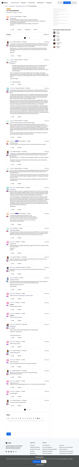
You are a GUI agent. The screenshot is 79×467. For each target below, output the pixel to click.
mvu (57, 35)
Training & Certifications (35, 447)
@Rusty (20, 306)
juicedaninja (12, 16)
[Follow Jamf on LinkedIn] (8, 451)
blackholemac (13, 88)
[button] (67, 2)
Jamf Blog (32, 451)
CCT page (24, 282)
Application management (47, 451)
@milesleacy (33, 100)
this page (17, 43)
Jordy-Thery (59, 42)
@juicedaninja (14, 61)
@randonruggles (29, 295)
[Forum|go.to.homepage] (5, 2)
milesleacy (12, 59)
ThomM (58, 39)
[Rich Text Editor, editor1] (28, 426)
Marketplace (32, 453)
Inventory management (47, 453)
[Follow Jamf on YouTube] (11, 451)
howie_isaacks (13, 267)
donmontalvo (12, 324)
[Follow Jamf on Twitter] (6, 451)
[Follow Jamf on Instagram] (13, 451)
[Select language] (61, 2)
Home (6, 6)
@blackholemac (20, 122)
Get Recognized (40, 2)
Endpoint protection (63, 449)
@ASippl (16, 306)
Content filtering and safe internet (66, 453)
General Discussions (15, 2)
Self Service (61, 445)
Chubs (58, 32)
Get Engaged (48, 2)
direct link (22, 284)
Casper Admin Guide (18, 269)
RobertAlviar (12, 241)
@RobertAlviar (17, 258)
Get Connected (31, 2)
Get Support (23, 2)
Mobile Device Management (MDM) (49, 449)
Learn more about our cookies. (65, 458)
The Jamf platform (46, 445)
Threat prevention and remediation (66, 451)
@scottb (16, 295)
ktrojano (58, 46)
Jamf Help (32, 445)
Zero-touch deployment (47, 447)
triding (11, 228)
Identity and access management (66, 447)
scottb (11, 41)
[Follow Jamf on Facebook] (16, 451)
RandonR (12, 277)
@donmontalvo (17, 343)
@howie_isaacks (21, 295)
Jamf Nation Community (35, 449)
